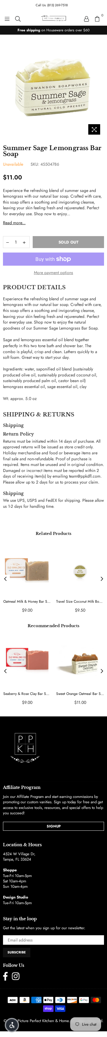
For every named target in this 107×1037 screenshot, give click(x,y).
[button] (12, 1025)
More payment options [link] (53, 273)
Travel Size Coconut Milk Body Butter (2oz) (80, 601)
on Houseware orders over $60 (53, 30)
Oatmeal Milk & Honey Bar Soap (27, 601)
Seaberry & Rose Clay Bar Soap (27, 693)
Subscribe (16, 952)
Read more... (14, 223)
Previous (5, 579)
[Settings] (86, 18)
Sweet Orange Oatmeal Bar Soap (80, 693)
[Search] (17, 18)
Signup (54, 826)
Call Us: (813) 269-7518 (52, 5)
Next (101, 579)
